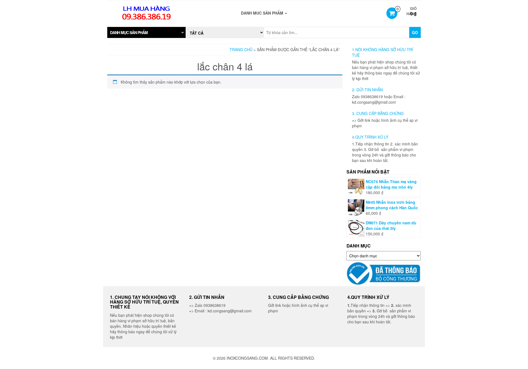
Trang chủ (241, 49)
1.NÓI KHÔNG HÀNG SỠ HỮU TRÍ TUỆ (382, 52)
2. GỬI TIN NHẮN (367, 89)
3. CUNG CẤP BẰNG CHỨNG (378, 113)
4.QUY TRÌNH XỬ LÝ (370, 137)
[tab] (146, 32)
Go (415, 32)
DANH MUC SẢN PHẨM (262, 13)
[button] (146, 32)
